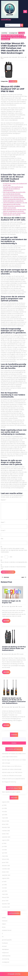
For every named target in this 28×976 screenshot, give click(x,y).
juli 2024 (4, 881)
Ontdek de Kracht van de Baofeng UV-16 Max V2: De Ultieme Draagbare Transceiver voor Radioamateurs (14, 700)
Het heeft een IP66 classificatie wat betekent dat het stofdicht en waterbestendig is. (13, 188)
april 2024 (4, 891)
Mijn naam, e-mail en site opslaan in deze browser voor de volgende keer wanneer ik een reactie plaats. (14, 550)
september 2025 (6, 837)
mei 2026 (4, 811)
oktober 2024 (5, 872)
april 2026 (4, 814)
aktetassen (4, 920)
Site (2, 538)
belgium (4, 924)
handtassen (5, 943)
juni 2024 (4, 884)
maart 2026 (5, 817)
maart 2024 (5, 894)
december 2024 (6, 865)
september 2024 (6, 875)
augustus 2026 (5, 802)
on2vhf (15, 57)
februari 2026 (5, 821)
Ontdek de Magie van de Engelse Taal (11, 601)
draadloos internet (6, 930)
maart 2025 (5, 856)
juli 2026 (4, 805)
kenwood (4, 946)
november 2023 (6, 907)
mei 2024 (4, 887)
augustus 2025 (5, 840)
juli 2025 (4, 843)
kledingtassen (5, 949)
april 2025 (4, 852)
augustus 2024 (5, 878)
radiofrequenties (6, 955)
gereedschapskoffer (7, 939)
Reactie (3, 500)
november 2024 (6, 868)
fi (2, 933)
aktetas (4, 917)
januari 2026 (5, 824)
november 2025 (6, 830)
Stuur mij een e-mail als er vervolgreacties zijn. (14, 562)
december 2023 (6, 903)
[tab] (25, 11)
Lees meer (6, 621)
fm (2, 936)
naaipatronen (5, 952)
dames (3, 927)
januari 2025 (5, 862)
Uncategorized (13, 33)
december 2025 (6, 827)
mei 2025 (4, 849)
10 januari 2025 (7, 654)
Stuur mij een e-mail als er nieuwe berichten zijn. (13, 567)
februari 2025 (5, 859)
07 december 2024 (7, 707)
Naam (3, 522)
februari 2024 (5, 897)
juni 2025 (4, 846)
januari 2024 (5, 900)
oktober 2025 (5, 833)
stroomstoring (5, 959)
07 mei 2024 (6, 606)
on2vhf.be (6, 19)
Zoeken (14, 735)
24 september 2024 (7, 57)
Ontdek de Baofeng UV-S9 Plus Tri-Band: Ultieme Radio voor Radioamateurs (14, 648)
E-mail (3, 530)
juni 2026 (4, 808)
